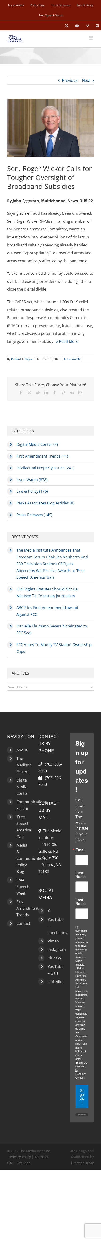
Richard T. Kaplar (22, 359)
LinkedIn (54, 981)
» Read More (67, 341)
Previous (70, 80)
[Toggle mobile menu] (91, 37)
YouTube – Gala (54, 970)
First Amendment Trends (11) (42, 456)
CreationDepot (82, 1163)
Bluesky (54, 958)
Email (80, 850)
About (21, 750)
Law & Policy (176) (32, 491)
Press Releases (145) (34, 514)
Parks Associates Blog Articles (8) (45, 503)
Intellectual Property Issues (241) (45, 468)
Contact (22, 923)
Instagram (54, 949)
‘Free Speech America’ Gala (22, 826)
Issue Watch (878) (31, 479)
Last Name (80, 901)
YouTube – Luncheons (54, 926)
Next (86, 80)
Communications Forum (22, 805)
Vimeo (53, 941)
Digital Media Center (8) (37, 444)
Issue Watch (72, 359)
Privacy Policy (20, 1157)
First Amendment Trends (22, 908)
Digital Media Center (22, 787)
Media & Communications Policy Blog (22, 858)
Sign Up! (81, 1096)
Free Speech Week (22, 886)
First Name (80, 875)
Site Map (24, 1163)
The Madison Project (22, 765)
